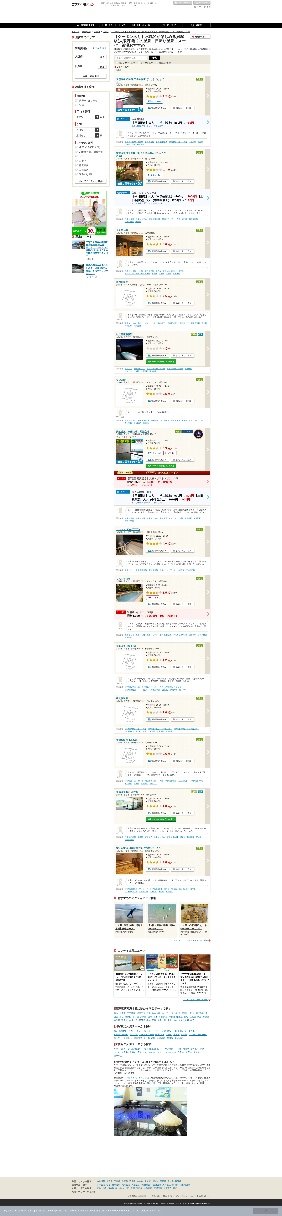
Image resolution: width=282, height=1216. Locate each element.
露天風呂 (192, 1031)
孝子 (192, 1020)
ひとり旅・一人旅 (157, 1031)
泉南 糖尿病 (129, 518)
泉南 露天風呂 (141, 570)
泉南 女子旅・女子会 (153, 271)
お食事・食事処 (121, 1034)
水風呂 (176, 1034)
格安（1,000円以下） (177, 1031)
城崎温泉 (126, 1185)
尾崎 (154, 1020)
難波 (116, 1013)
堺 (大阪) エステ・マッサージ (136, 889)
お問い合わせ (204, 1196)
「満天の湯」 (151, 1083)
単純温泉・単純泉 (165, 1038)
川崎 (104, 1188)
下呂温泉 (135, 1185)
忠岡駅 (161, 892)
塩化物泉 (179, 1038)
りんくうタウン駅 (132, 371)
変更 (102, 57)
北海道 (155, 1181)
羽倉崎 (124, 1020)
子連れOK (159, 1034)
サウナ (139, 1031)
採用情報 (206, 1203)
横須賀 (111, 1188)
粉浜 (148, 1013)
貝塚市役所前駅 (138, 144)
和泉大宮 (163, 1017)
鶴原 (199, 1017)
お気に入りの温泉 (182, 3)
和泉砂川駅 (129, 840)
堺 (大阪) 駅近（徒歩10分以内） (186, 729)
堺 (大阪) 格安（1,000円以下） (137, 690)
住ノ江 (165, 1013)
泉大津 (143, 1017)
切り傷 (146, 1038)
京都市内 (158, 1188)
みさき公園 (183, 1020)
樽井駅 (183, 837)
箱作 (169, 1020)
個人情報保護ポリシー (133, 1203)
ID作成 (207, 7)
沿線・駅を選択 (91, 76)
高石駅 (136, 784)
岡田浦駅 (190, 837)
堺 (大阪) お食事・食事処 (159, 889)
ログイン (198, 7)
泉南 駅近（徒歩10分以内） (174, 271)
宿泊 (146, 1031)
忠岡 (150, 1017)
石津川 (185, 1013)
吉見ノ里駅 (129, 521)
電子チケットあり (127, 63)
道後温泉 (157, 1185)
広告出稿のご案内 (159, 1196)
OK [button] (265, 1211)
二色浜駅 (192, 142)
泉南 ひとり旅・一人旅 (178, 142)
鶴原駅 (200, 142)
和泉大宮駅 (195, 323)
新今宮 (122, 1013)
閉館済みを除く (166, 63)
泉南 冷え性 (149, 142)
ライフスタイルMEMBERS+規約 (189, 1203)
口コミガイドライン (178, 1196)
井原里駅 (144, 371)
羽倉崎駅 (153, 371)
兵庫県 (125, 1181)
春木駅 (204, 323)
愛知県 (170, 1181)
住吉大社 (156, 1013)
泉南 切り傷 (129, 635)
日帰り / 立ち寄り (88, 100)
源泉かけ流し (86, 174)
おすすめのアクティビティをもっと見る (190, 940)
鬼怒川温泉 (185, 1185)
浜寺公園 (203, 1013)
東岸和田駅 (190, 570)
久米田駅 (137, 326)
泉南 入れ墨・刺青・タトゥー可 (137, 274)
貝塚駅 (127, 144)
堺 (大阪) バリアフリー (174, 687)
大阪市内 (148, 1188)
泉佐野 (117, 1020)
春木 (155, 1017)
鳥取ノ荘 (162, 1020)
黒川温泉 (166, 1185)
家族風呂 (84, 170)
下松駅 (173, 570)
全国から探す (99, 48)
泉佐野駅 (188, 369)
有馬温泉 (116, 1185)
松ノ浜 (136, 1017)
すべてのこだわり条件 (91, 181)
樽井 (148, 1020)
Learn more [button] (156, 1210)
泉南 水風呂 (153, 570)
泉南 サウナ (184, 323)
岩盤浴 (82, 161)
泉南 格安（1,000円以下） (167, 323)
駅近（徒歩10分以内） (124, 1031)
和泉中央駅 (164, 570)
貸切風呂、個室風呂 (133, 1038)
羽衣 (116, 1017)
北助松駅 (151, 731)
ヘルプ (193, 1196)
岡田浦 (142, 1020)
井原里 (206, 1017)
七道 (171, 1013)
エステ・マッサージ (198, 1034)
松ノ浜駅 (182, 690)
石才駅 (184, 219)
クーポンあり (147, 63)
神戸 (175, 1188)
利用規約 (170, 1203)
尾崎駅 (198, 837)
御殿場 (139, 1188)
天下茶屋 (131, 1013)
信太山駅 (164, 690)
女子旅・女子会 (146, 1034)
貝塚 (186, 1017)
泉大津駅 (173, 690)
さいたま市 (124, 1188)
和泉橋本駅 (193, 219)
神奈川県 (101, 1181)
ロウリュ (118, 1038)
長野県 (163, 1181)
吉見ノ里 (133, 1020)
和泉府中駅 (155, 690)
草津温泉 (101, 1185)
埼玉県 (109, 1181)
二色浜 (193, 1017)
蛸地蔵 (179, 1017)
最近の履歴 (201, 3)
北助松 (128, 1017)
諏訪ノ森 (194, 1013)
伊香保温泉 (146, 1185)
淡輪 (175, 1020)
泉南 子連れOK (161, 142)
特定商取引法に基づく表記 (154, 1203)
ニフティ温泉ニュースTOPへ (195, 1000)
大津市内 (167, 1188)
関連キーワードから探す (84, 1191)
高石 (121, 1017)
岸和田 (172, 1017)
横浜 (99, 1188)
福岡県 (178, 1181)
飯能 (133, 1188)
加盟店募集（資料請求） (137, 1196)
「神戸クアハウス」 (135, 1078)
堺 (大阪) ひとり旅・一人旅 (152, 687)
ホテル (169, 1034)
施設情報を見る (158, 108)
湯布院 (175, 1185)
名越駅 (168, 274)
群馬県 (132, 1181)
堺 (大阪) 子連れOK (132, 687)
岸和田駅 (128, 326)
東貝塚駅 (176, 274)
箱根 (108, 1185)
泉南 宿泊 (128, 369)
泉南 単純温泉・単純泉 (134, 142)
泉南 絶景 (163, 518)
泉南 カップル (141, 219)
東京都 (140, 1181)
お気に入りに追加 (183, 108)
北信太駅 (153, 784)
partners (59, 1210)
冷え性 (184, 1034)
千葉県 (117, 1181)
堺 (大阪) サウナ (131, 731)
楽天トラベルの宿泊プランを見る (161, 362)
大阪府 (148, 1181)
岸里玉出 (141, 1013)
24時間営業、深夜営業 (91, 152)
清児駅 (138, 222)
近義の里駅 (129, 222)
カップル (134, 1034)
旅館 (153, 1038)
